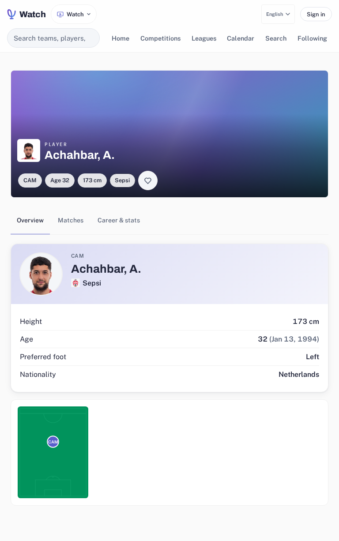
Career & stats (119, 220)
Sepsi (122, 180)
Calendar (240, 38)
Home (120, 38)
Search (275, 38)
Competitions (160, 38)
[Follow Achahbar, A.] (148, 180)
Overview (30, 220)
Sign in (316, 14)
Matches (70, 220)
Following (312, 38)
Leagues (204, 38)
